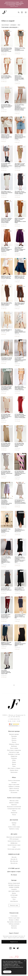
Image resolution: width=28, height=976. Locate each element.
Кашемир (14, 758)
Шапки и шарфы (14, 802)
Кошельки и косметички (14, 806)
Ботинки (14, 782)
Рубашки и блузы (14, 744)
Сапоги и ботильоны (14, 780)
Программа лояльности (14, 921)
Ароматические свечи (14, 841)
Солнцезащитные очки (14, 808)
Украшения (14, 812)
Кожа (14, 766)
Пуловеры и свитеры (14, 754)
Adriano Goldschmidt (14, 883)
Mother (14, 893)
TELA (14, 899)
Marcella (14, 857)
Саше (14, 847)
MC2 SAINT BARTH (14, 891)
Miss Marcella (14, 861)
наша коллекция (5, 24)
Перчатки (14, 804)
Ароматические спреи (14, 845)
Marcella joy (14, 863)
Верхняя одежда (14, 734)
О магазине (14, 915)
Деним (14, 764)
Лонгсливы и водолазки (14, 750)
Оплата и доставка (14, 917)
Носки (14, 814)
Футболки (14, 746)
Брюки (14, 762)
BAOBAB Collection (14, 885)
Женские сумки (14, 800)
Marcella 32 (14, 859)
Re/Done (14, 897)
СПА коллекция (14, 839)
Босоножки (14, 792)
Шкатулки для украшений (14, 837)
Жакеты (14, 738)
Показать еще (14, 905)
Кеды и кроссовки (14, 784)
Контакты (14, 927)
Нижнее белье (14, 770)
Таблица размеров (14, 923)
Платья (14, 742)
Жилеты (14, 740)
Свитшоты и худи (14, 752)
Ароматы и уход (14, 828)
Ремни (14, 810)
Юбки (14, 760)
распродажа (13, 24)
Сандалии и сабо (14, 790)
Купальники (14, 772)
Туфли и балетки (14, 788)
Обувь (14, 824)
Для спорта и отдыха (14, 768)
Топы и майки (14, 748)
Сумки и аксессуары (14, 826)
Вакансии (14, 925)
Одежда (14, 822)
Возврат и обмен (14, 919)
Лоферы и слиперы (14, 786)
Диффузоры (14, 843)
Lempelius (14, 889)
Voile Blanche (14, 901)
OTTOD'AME (14, 895)
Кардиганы (14, 756)
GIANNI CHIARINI (14, 887)
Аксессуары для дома (14, 849)
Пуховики (14, 736)
